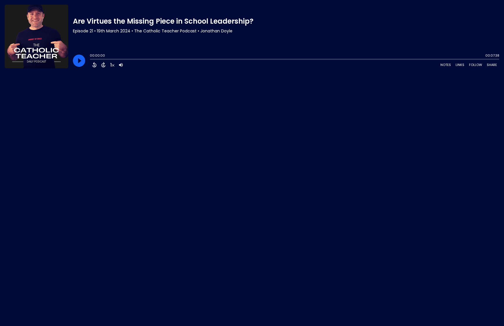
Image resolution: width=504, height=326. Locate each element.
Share (492, 64)
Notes (445, 64)
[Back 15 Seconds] (94, 64)
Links (460, 64)
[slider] (91, 60)
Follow (475, 64)
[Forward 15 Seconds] (103, 64)
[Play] (79, 61)
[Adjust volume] (121, 64)
